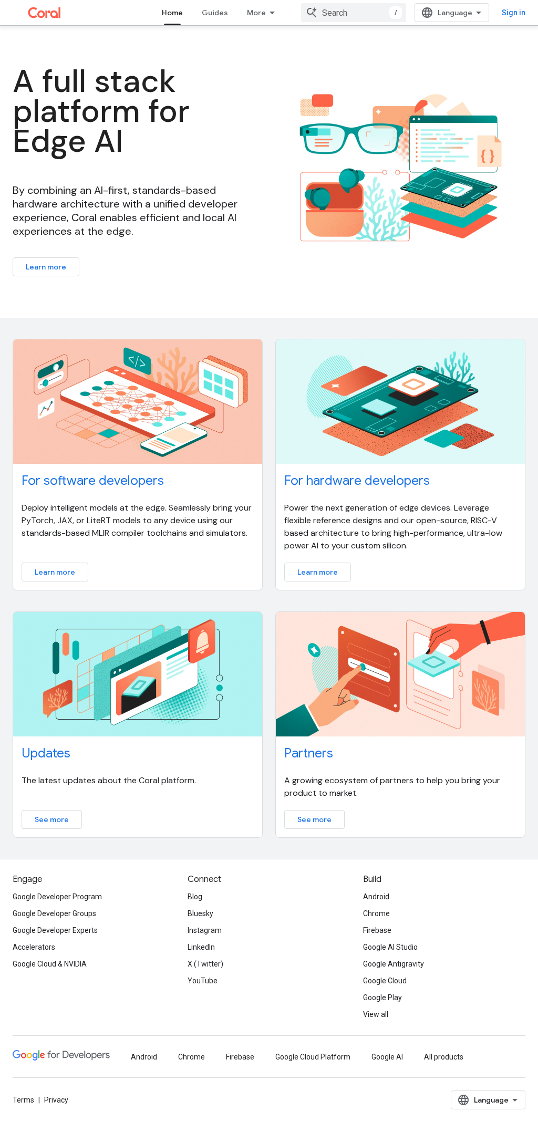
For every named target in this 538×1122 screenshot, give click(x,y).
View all (375, 1014)
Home (172, 12)
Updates (46, 753)
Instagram (205, 930)
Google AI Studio (390, 947)
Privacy (56, 1100)
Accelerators (34, 947)
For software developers (93, 481)
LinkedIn (201, 947)
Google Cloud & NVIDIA (50, 964)
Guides (215, 12)
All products (443, 1057)
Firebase (377, 930)
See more (52, 819)
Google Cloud (385, 980)
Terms (23, 1100)
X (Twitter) (205, 964)
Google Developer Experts (55, 930)
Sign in (513, 12)
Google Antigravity (393, 964)
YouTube (203, 980)
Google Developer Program (57, 896)
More (256, 12)
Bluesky (200, 913)
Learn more (46, 267)
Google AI (387, 1057)
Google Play (382, 997)
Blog (195, 896)
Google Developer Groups (54, 913)
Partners (308, 753)
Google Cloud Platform (312, 1057)
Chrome (376, 913)
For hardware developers (357, 481)
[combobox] (353, 12)
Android (376, 896)
